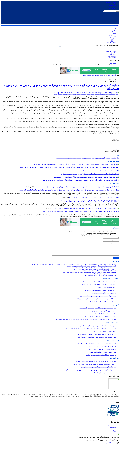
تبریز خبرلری (95, 158)
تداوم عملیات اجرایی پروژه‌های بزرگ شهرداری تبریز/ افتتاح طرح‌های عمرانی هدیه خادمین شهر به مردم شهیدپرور (86, 319)
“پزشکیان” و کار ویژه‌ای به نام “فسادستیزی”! (104, 293)
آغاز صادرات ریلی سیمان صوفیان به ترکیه (105, 331)
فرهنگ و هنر (112, 34)
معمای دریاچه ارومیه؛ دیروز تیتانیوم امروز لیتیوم (103, 352)
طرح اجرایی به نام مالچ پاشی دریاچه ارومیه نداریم (102, 346)
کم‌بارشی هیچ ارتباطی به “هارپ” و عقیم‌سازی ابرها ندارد (101, 355)
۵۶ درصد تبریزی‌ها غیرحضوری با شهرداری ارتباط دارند (101, 311)
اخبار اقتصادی (112, 31)
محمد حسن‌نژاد (87, 158)
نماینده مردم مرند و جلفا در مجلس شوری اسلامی (69, 158)
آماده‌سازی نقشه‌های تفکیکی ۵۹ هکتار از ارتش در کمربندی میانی (98, 316)
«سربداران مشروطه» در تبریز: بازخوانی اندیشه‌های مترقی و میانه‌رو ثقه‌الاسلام (95, 298)
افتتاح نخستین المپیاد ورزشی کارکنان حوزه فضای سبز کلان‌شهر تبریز (97, 308)
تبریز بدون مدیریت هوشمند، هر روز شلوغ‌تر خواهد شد (102, 301)
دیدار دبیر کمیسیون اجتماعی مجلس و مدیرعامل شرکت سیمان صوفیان (97, 325)
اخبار (118, 158)
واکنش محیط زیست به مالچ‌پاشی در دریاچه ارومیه (102, 349)
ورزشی (114, 36)
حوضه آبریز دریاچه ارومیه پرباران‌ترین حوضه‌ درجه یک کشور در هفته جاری (96, 343)
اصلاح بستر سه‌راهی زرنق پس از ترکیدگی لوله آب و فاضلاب (100, 275)
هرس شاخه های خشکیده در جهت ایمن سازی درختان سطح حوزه (98, 270)
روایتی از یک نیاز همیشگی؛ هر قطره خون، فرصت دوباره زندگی (99, 281)
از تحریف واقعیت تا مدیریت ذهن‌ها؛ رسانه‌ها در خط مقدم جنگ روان (98, 296)
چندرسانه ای (112, 5)
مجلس (84, 75)
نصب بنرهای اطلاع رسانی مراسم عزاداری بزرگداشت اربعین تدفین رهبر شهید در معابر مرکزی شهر (89, 272)
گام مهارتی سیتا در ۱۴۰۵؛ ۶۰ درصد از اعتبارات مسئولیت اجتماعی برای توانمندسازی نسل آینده (90, 328)
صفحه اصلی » (112, 63)
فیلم (111, 41)
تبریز (100, 158)
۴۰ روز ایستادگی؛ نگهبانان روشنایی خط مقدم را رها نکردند (100, 290)
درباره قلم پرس (112, 6)
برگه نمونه (113, 3)
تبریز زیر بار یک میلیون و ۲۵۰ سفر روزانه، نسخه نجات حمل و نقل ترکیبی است (95, 267)
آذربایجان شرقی (111, 75)
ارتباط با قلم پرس (111, 2)
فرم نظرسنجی (112, 8)
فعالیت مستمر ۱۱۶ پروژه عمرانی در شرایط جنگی (102, 313)
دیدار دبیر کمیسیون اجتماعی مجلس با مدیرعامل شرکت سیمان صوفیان (97, 334)
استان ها (97, 75)
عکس (111, 39)
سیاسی (114, 33)
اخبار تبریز (107, 158)
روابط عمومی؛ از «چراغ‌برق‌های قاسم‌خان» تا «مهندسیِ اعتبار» (99, 284)
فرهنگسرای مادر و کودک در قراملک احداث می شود (102, 273)
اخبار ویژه (113, 30)
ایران (103, 158)
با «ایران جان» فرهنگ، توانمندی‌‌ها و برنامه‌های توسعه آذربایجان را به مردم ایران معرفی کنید (90, 174)
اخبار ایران (103, 75)
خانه (115, 28)
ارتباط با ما (113, 427)
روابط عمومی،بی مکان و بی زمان (107, 287)
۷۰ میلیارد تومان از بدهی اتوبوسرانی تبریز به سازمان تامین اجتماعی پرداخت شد (94, 269)
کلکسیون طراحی (106, 442)
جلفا (93, 75)
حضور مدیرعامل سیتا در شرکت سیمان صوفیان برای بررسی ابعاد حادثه (97, 337)
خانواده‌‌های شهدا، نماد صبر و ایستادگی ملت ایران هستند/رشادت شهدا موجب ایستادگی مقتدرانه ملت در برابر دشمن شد (81, 180)
